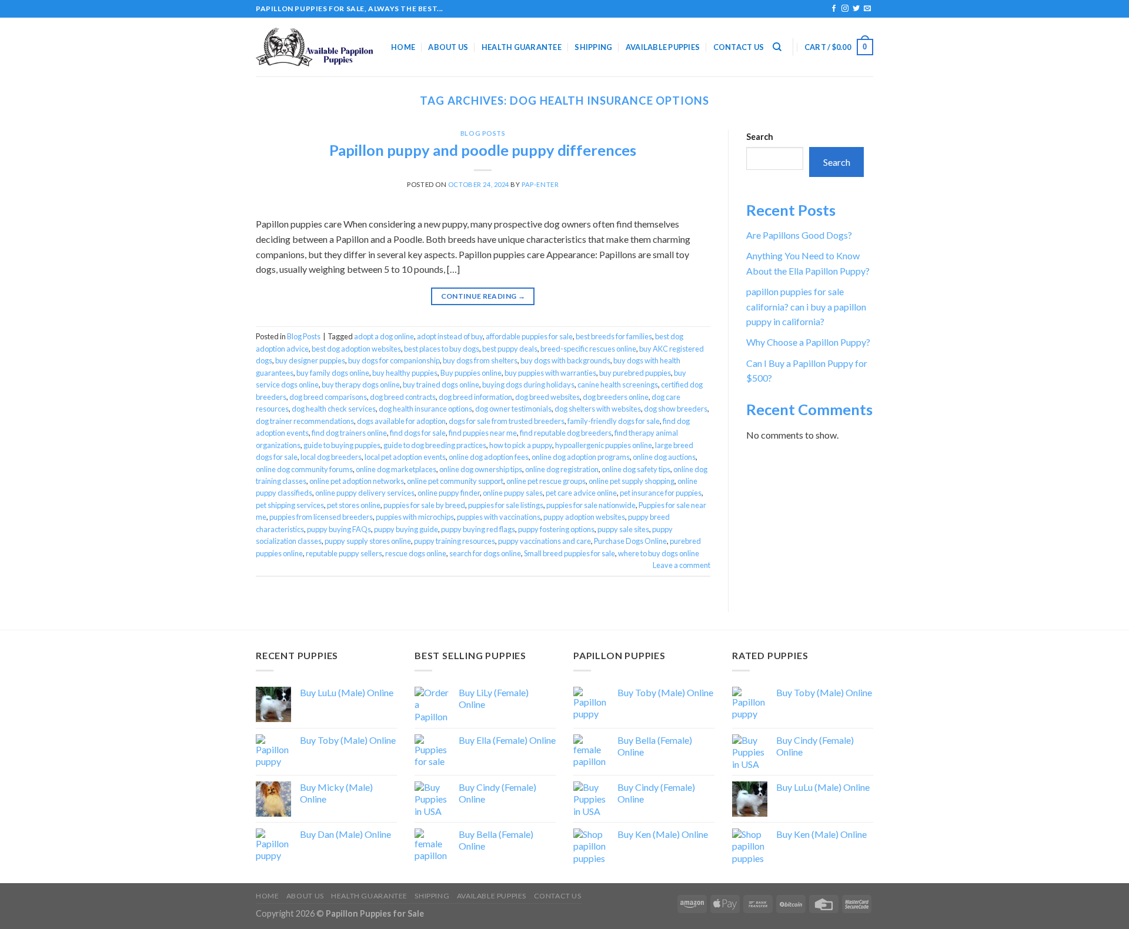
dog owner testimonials (513, 408)
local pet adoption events (405, 457)
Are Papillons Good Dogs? (799, 234)
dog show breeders (675, 408)
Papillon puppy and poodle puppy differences (482, 150)
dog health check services (334, 408)
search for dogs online (485, 553)
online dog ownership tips (480, 469)
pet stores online (353, 505)
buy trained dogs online (441, 384)
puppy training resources (454, 541)
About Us (448, 47)
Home (403, 47)
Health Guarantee (522, 47)
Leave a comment (681, 565)
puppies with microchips (415, 517)
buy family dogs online (332, 372)
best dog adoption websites (356, 348)
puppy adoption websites (584, 517)
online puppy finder (448, 492)
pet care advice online (581, 492)
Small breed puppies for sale (569, 553)
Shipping (593, 47)
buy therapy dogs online (361, 384)
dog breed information (475, 397)
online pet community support (455, 481)
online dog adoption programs (581, 457)
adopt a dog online (384, 336)
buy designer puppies (310, 360)
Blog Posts (483, 133)
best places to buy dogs (441, 348)
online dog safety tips (636, 469)
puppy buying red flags (478, 529)
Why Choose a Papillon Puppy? (808, 341)
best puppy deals (509, 348)
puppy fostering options (556, 529)
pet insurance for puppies (661, 492)
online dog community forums (304, 469)
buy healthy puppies (404, 372)
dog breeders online (616, 397)
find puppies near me (483, 432)
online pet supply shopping (631, 481)
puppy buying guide (406, 529)
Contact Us (738, 47)
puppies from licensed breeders (321, 517)
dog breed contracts (403, 397)
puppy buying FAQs (339, 529)
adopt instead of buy (450, 336)
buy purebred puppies (635, 372)
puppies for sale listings (505, 505)
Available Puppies (663, 47)
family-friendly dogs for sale (613, 421)
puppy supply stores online (368, 541)
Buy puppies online (471, 372)
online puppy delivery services (365, 492)
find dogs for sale (418, 432)
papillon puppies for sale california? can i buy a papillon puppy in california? (806, 306)
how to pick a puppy (520, 445)
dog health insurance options (425, 408)
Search (759, 137)
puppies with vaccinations (498, 517)
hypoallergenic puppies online (603, 445)
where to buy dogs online (658, 553)
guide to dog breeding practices (434, 445)
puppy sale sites (623, 529)
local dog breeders (331, 457)
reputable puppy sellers (344, 553)
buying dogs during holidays (528, 384)
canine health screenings (617, 384)
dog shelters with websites (598, 408)
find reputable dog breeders (566, 432)
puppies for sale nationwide (591, 505)
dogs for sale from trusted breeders (506, 421)
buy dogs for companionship (394, 360)
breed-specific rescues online (588, 348)
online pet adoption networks (356, 481)
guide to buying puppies (341, 445)
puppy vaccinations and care (544, 541)
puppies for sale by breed (424, 505)
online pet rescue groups (546, 481)
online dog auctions (664, 457)
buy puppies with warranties (550, 372)
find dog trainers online (349, 432)
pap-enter (540, 184)
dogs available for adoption (401, 421)
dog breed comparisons (328, 397)
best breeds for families (614, 336)
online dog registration (562, 469)
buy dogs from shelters (480, 360)
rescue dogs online (415, 553)
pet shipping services (290, 505)
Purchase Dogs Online (630, 541)
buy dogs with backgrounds (565, 360)
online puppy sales (513, 492)
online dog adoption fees (489, 457)
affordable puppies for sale (529, 336)
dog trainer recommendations (305, 421)
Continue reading (483, 296)
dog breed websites (547, 397)
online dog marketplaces (396, 469)
